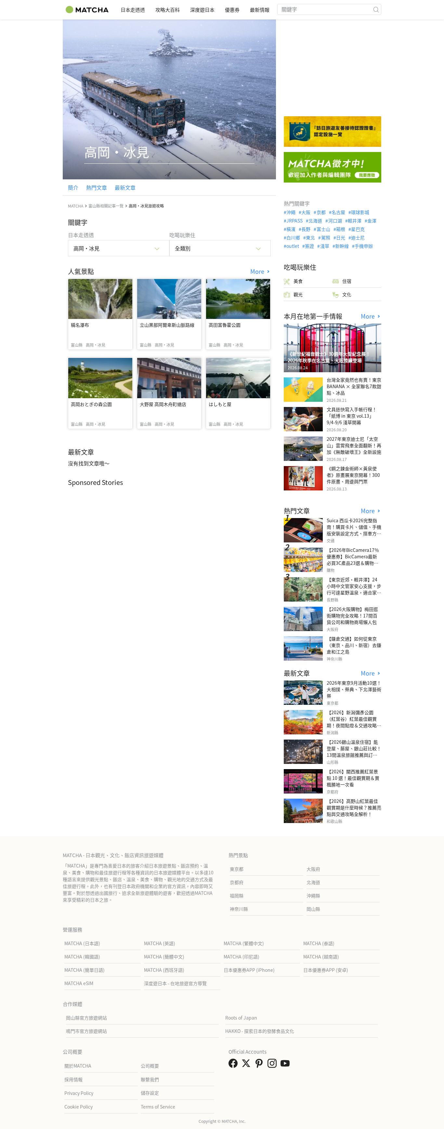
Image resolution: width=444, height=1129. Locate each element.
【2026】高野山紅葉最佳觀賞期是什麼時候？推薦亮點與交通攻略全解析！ (354, 807)
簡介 (73, 187)
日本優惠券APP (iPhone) (249, 970)
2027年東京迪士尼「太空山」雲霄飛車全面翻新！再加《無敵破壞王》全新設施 (354, 445)
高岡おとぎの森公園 (91, 404)
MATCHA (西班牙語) (164, 970)
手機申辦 (364, 246)
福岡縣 (236, 895)
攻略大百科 (167, 9)
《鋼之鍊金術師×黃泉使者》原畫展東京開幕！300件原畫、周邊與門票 (353, 475)
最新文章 (125, 187)
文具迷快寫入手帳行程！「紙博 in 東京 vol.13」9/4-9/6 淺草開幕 (352, 415)
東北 (310, 237)
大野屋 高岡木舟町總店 (163, 404)
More (258, 271)
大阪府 (313, 869)
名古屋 (338, 212)
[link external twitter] (247, 1065)
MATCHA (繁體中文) (244, 943)
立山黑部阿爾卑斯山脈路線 (167, 325)
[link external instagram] (273, 1065)
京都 (321, 212)
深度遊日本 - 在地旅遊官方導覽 (175, 983)
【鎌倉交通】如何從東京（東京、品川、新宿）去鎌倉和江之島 (354, 645)
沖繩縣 (313, 895)
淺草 (324, 246)
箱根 (340, 229)
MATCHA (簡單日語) (84, 970)
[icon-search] (376, 9)
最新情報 (259, 9)
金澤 (371, 220)
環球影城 (360, 212)
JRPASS (294, 220)
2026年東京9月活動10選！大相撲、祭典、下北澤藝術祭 (354, 689)
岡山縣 (313, 909)
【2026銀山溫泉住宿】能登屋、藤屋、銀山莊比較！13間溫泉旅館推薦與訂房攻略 (354, 752)
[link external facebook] (234, 1065)
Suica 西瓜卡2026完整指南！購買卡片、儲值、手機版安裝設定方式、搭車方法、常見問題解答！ (354, 530)
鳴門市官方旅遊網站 (86, 1031)
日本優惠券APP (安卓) (325, 970)
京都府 (236, 882)
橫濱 (290, 229)
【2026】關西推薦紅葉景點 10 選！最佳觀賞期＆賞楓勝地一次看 (353, 778)
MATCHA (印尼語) (241, 956)
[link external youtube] (286, 1065)
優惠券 (232, 9)
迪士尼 (358, 237)
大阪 (305, 212)
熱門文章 (96, 187)
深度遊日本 (202, 9)
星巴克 (358, 229)
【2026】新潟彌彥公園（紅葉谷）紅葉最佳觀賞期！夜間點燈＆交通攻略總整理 (354, 722)
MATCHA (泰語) (318, 943)
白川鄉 (293, 237)
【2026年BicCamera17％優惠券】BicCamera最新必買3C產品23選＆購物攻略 (353, 560)
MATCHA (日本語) (82, 943)
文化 (346, 294)
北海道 (315, 220)
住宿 (346, 281)
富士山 (323, 229)
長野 (305, 229)
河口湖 (335, 220)
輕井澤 (354, 220)
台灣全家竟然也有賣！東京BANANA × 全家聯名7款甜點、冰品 (354, 386)
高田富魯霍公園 (225, 325)
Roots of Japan (241, 1017)
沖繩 (290, 212)
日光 (340, 237)
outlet (292, 246)
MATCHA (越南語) (321, 956)
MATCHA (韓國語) (82, 956)
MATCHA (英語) (159, 943)
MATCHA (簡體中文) (164, 956)
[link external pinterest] (260, 1065)
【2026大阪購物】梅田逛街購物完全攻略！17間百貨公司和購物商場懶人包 (352, 615)
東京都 (236, 869)
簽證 (309, 246)
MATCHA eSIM (78, 983)
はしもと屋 (220, 404)
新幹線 (342, 246)
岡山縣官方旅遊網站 (86, 1017)
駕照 (325, 237)
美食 (298, 281)
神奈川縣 (239, 909)
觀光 (298, 294)
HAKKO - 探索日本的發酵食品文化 (259, 1031)
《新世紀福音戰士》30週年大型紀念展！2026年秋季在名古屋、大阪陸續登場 (329, 356)
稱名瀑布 (80, 325)
